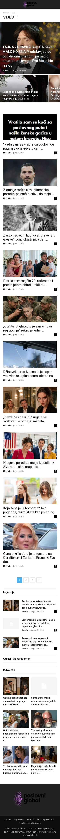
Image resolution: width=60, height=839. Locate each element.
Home (6, 12)
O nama (7, 819)
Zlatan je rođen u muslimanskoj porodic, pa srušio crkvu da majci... (28, 192)
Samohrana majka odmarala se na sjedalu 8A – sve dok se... (43, 701)
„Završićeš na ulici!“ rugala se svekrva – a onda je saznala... (25, 419)
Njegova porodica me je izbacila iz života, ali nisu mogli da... (28, 465)
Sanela (25, 611)
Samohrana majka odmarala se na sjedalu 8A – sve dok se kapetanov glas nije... (38, 623)
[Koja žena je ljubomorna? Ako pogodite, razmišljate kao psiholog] (30, 491)
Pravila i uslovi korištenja (30, 823)
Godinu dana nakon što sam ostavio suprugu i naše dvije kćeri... (15, 701)
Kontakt (30, 819)
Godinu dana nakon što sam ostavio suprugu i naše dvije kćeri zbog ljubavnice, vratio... (39, 604)
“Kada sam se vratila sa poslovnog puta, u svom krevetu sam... (28, 146)
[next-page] (39, 580)
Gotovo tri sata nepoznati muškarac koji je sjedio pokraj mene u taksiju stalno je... (37, 641)
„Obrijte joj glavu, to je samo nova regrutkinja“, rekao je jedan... (27, 328)
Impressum (19, 819)
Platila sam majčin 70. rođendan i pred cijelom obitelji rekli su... (28, 283)
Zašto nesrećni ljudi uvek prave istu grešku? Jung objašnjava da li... (29, 237)
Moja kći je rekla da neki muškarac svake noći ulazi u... (43, 769)
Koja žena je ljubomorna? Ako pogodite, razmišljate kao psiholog (28, 510)
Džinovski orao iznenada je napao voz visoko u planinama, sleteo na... (29, 374)
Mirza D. (7, 70)
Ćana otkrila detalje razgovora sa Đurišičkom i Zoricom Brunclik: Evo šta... (29, 558)
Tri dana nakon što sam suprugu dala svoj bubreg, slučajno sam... (15, 769)
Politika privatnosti (45, 819)
